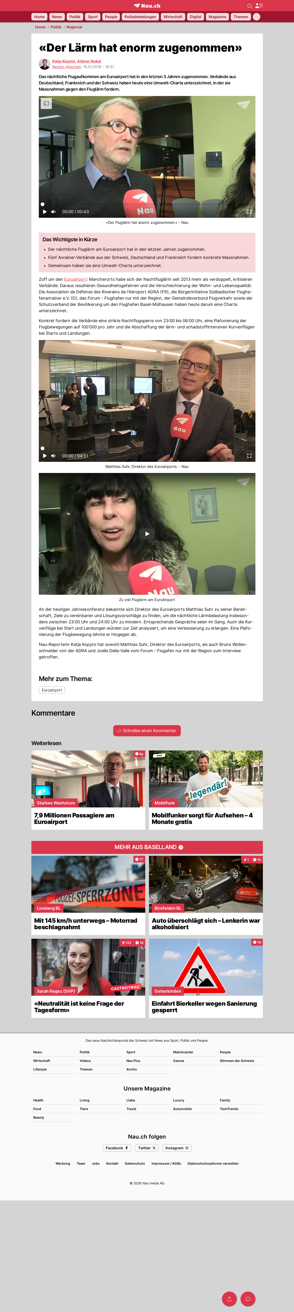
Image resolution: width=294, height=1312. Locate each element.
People (225, 1052)
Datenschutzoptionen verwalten (213, 1163)
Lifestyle (40, 1069)
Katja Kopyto (63, 61)
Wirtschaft (41, 1061)
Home (40, 27)
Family (225, 1100)
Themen (86, 1069)
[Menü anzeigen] (259, 5)
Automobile (182, 1109)
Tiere (84, 1109)
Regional (74, 27)
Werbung (63, 1163)
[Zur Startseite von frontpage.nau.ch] (147, 5)
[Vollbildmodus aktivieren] (249, 213)
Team (81, 1163)
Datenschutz (135, 1163)
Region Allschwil (66, 66)
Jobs (96, 1163)
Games (178, 1061)
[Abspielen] (45, 213)
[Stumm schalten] (53, 213)
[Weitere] (256, 16)
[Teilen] (229, 1299)
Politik (56, 27)
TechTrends (229, 1109)
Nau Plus (133, 1061)
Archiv (131, 1069)
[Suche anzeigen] (250, 5)
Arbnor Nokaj (89, 61)
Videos (85, 1061)
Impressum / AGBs (166, 1163)
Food (37, 1109)
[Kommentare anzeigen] (248, 1299)
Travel (131, 1109)
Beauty (38, 1117)
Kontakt (112, 1163)
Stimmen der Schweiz (237, 1061)
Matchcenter (183, 1052)
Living (84, 1100)
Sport (130, 1052)
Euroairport (75, 279)
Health (38, 1100)
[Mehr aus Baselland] (147, 847)
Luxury (178, 1100)
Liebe (130, 1100)
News (37, 1052)
